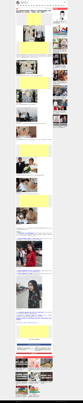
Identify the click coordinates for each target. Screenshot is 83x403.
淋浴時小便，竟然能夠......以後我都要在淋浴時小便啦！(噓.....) (29, 322)
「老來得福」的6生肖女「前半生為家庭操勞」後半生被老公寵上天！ (34, 396)
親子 (34, 5)
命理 (55, 5)
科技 (31, 5)
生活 (45, 5)
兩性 (26, 5)
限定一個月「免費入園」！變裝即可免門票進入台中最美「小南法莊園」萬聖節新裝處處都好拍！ (59, 51)
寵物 (50, 5)
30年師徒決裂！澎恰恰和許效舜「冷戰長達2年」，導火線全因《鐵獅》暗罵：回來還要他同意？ (60, 82)
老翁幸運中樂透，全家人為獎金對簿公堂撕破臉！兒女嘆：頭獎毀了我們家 (34, 369)
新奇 (42, 5)
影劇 (29, 5)
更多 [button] (63, 5)
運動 (37, 5)
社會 (47, 5)
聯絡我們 (19, 401)
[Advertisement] (34, 19)
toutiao (20, 74)
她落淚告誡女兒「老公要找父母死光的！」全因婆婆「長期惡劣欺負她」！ (25, 349)
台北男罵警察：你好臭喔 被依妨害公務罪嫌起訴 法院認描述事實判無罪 (21, 383)
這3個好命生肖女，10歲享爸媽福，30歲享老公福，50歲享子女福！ (21, 396)
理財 (21, 5)
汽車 (53, 5)
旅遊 (58, 5)
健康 (39, 5)
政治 (18, 5)
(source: (17, 74)
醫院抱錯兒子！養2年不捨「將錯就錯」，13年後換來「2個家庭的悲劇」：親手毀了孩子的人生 (60, 112)
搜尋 (65, 2)
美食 (61, 5)
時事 (23, 5)
